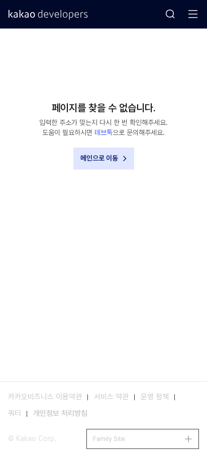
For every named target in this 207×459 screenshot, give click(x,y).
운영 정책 (155, 396)
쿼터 (14, 413)
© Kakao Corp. (32, 438)
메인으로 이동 (99, 158)
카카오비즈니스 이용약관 (45, 396)
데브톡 (103, 132)
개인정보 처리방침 (60, 413)
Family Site (109, 438)
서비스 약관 (111, 396)
